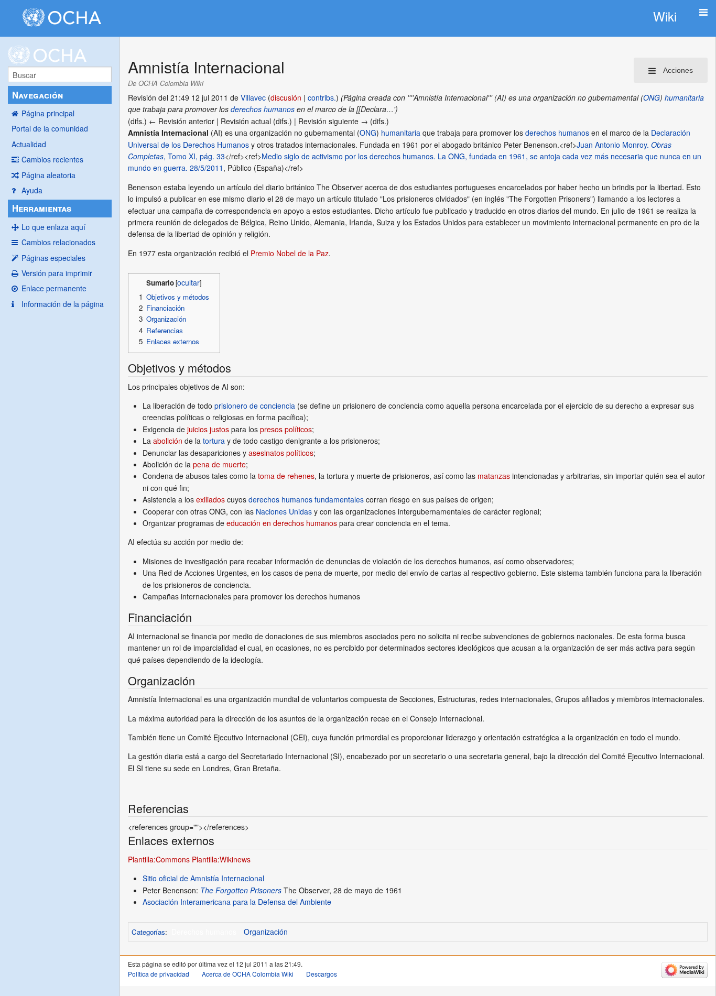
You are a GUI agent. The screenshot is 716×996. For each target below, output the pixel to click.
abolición (167, 440)
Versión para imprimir (56, 273)
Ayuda (31, 190)
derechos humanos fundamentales (306, 499)
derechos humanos (263, 109)
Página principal (47, 113)
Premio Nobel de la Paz (290, 253)
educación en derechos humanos (281, 523)
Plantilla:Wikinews (221, 859)
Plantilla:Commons (159, 859)
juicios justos (208, 429)
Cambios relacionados (58, 242)
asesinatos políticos (280, 452)
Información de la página (62, 304)
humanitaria (684, 97)
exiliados (210, 499)
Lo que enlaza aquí (53, 227)
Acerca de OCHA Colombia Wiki (248, 973)
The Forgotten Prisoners (240, 890)
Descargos (321, 973)
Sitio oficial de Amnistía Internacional (203, 878)
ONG (651, 97)
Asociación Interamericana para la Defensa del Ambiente (237, 901)
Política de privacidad (158, 973)
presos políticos (286, 429)
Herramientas (41, 208)
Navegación (37, 95)
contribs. (322, 97)
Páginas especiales (53, 258)
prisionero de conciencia (254, 405)
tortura (214, 440)
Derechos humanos (203, 931)
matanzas (494, 475)
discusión (285, 97)
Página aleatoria (48, 175)
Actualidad (29, 144)
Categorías (148, 932)
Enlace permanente (53, 288)
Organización (266, 931)
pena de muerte (219, 464)
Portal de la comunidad (50, 128)
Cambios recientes (52, 159)
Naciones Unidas (284, 511)
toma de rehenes (286, 475)
